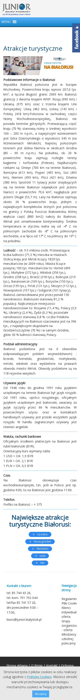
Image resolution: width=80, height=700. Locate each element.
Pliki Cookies (71, 603)
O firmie (37, 665)
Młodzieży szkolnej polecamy (69, 638)
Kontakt (52, 665)
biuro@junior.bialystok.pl (24, 619)
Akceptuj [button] (40, 694)
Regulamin (69, 599)
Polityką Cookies (39, 676)
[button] (6, 21)
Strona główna (17, 665)
